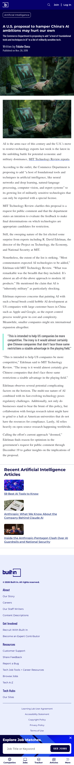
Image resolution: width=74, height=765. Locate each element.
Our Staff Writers (13, 608)
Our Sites (8, 697)
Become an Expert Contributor (21, 636)
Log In (67, 4)
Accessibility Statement (37, 714)
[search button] (49, 4)
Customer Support (14, 650)
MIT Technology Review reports (49, 159)
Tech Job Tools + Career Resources (23, 669)
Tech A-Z (8, 682)
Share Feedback (12, 657)
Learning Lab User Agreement (37, 708)
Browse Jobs (10, 676)
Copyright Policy (37, 719)
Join (56, 4)
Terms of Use (37, 730)
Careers (7, 602)
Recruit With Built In (15, 629)
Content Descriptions (16, 615)
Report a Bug (11, 663)
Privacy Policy (37, 725)
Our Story (9, 596)
